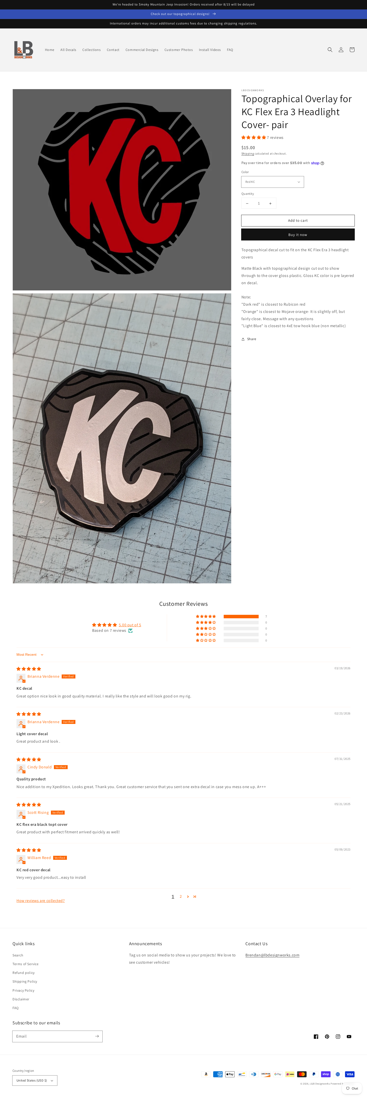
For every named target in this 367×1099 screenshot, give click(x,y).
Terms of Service (25, 964)
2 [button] (181, 896)
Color (245, 172)
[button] (330, 49)
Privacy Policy (23, 990)
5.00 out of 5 (130, 625)
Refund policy (23, 972)
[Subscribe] (96, 1036)
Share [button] (251, 339)
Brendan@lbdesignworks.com (272, 955)
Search (17, 955)
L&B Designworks (320, 1083)
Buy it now (297, 234)
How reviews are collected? (40, 900)
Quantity (247, 194)
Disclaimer (20, 999)
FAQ (15, 1008)
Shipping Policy (24, 981)
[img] (28, 668)
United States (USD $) (31, 1080)
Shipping (247, 154)
